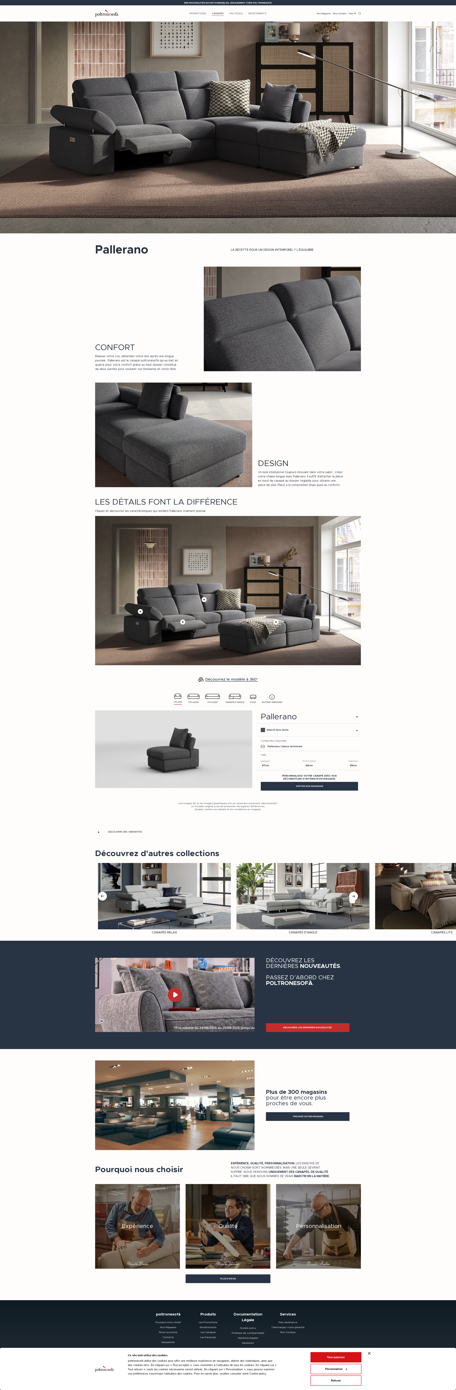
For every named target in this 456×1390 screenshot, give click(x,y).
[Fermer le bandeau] (369, 1353)
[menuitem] (197, 13)
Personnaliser (334, 1368)
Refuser (336, 1380)
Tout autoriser (336, 1357)
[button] (309, 786)
